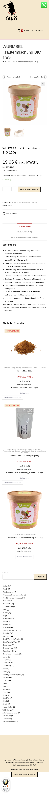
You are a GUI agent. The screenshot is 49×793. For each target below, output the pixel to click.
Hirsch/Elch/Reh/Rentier (29, 368)
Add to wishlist (11, 214)
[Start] (3, 62)
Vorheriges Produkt (13, 77)
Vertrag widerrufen (24, 775)
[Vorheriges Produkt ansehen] (4, 77)
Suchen (5, 573)
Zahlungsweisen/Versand (22, 765)
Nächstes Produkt (36, 77)
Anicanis (15, 202)
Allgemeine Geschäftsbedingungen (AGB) (20, 762)
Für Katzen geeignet (34, 450)
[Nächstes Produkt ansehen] (45, 77)
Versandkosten (12, 170)
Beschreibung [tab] (24, 226)
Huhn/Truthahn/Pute (28, 451)
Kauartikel (42, 368)
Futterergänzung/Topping (28, 202)
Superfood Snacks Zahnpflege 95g (24, 456)
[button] (43, 84)
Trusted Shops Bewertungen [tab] (24, 237)
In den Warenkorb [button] (24, 557)
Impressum (7, 760)
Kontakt (39, 762)
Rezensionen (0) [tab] (24, 232)
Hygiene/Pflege (40, 451)
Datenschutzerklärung (36, 760)
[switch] (5, 789)
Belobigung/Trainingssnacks (17, 450)
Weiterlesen (25, 393)
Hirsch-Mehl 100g (24, 371)
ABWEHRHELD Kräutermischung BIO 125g (24, 538)
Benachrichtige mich (12, 397)
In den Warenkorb (29, 189)
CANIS (10, 205)
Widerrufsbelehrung (20, 760)
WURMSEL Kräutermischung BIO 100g (23, 62)
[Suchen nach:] (45, 31)
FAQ (34, 765)
